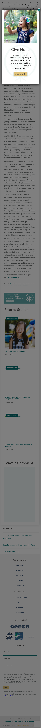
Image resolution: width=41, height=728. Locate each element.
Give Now (19, 74)
